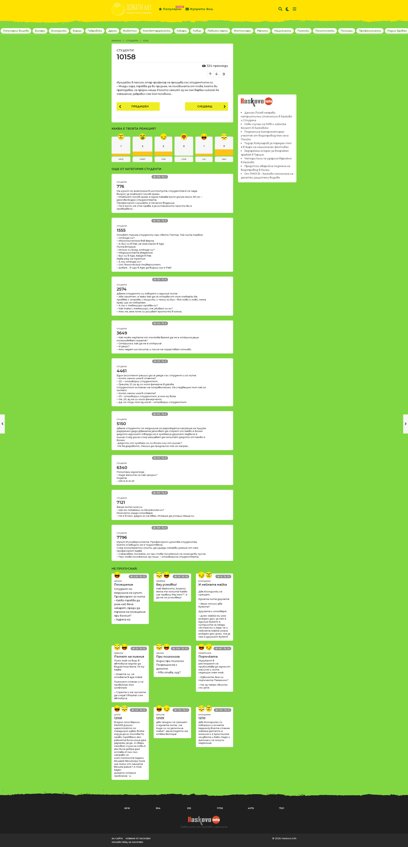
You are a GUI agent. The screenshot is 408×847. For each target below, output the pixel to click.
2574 (122, 289)
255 (189, 808)
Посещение (123, 584)
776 (120, 186)
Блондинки (59, 30)
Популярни (172, 8)
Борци (77, 30)
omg (224, 159)
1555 (121, 230)
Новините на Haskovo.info (256, 100)
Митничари (242, 30)
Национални (282, 30)
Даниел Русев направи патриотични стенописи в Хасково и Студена (266, 116)
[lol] (117, 575)
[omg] (159, 575)
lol (204, 159)
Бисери (40, 30)
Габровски (95, 30)
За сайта (117, 838)
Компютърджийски (157, 30)
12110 (201, 718)
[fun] (201, 575)
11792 (220, 808)
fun (163, 159)
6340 (122, 467)
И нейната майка (212, 584)
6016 (127, 808)
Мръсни (262, 30)
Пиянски (303, 30)
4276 (251, 808)
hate (121, 159)
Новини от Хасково (138, 838)
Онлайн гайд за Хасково (127, 842)
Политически (325, 30)
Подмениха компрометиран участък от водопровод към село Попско (265, 135)
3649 (122, 333)
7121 (121, 502)
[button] (280, 9)
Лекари (182, 30)
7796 (122, 537)
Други (112, 30)
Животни (130, 30)
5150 (121, 423)
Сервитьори (204, 653)
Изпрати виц (201, 9)
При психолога (168, 656)
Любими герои (218, 30)
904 (158, 808)
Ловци (197, 30)
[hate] (209, 575)
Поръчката (208, 656)
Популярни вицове (16, 30)
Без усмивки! (166, 584)
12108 (118, 718)
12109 (160, 718)
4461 (122, 370)
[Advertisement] (267, 66)
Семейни (160, 581)
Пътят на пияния (129, 656)
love (184, 159)
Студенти (125, 50)
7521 (281, 808)
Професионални (370, 30)
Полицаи (347, 30)
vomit (143, 159)
